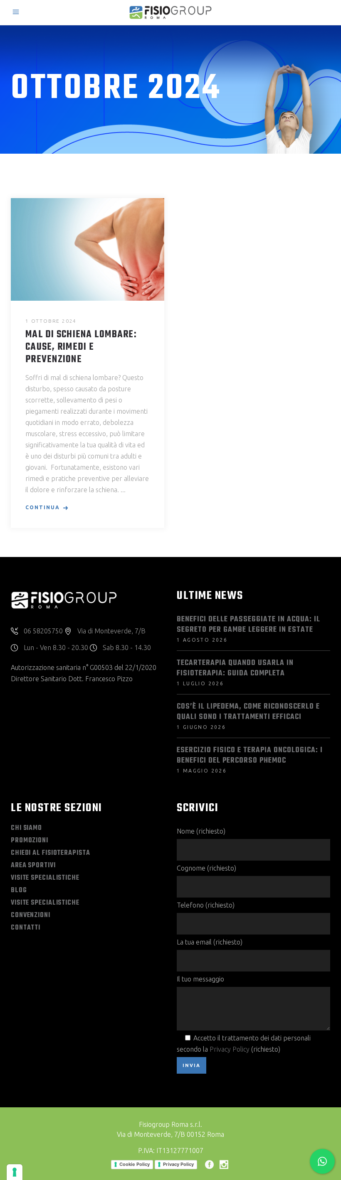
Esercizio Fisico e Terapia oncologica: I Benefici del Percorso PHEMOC (250, 755)
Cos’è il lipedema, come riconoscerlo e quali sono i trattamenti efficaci (248, 712)
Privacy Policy (230, 1049)
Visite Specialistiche (45, 878)
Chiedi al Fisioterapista (50, 853)
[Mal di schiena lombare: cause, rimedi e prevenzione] (87, 249)
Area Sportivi (33, 865)
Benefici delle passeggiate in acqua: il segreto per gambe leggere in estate (248, 624)
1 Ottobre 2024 (51, 321)
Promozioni (29, 840)
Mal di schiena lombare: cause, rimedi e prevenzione (81, 347)
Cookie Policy (134, 1164)
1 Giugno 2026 (201, 727)
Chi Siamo (26, 828)
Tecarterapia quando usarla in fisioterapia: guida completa (235, 668)
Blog (19, 890)
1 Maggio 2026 (202, 770)
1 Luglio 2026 (200, 683)
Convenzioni (30, 915)
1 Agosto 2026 (202, 640)
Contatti (25, 927)
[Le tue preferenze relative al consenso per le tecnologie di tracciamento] (14, 1172)
